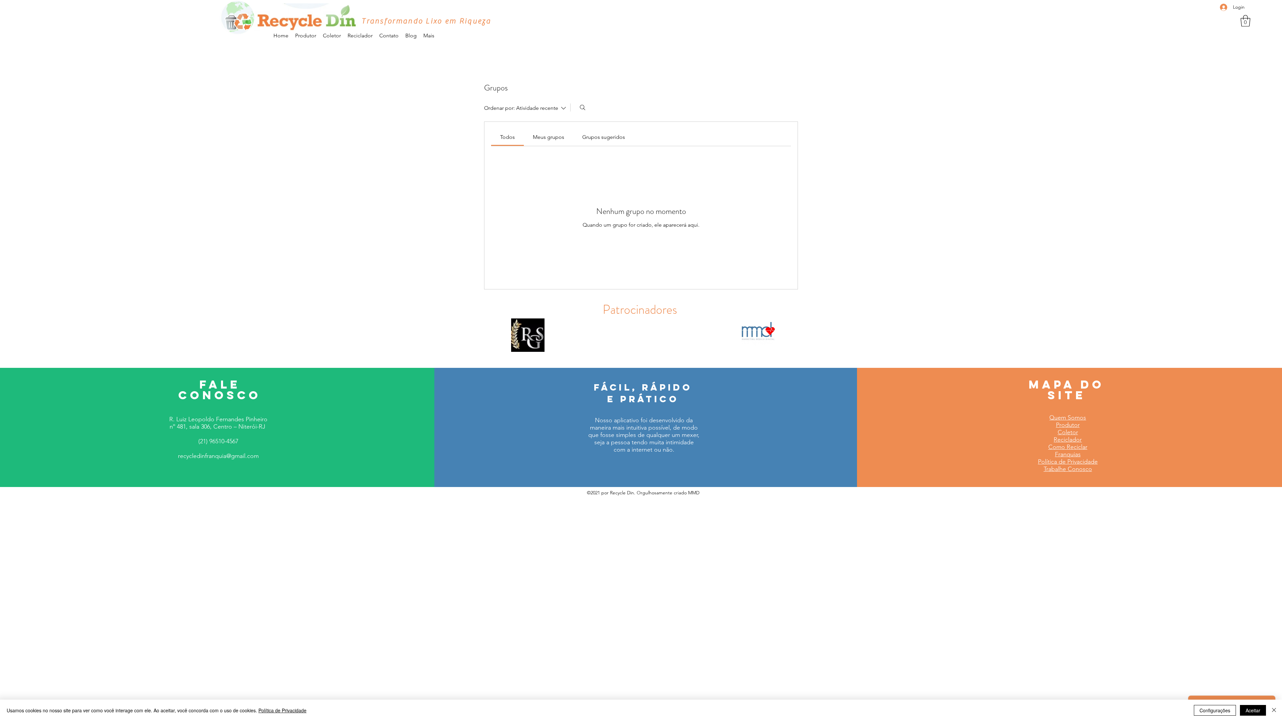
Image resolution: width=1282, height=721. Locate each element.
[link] (507, 137)
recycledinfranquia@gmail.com (218, 456)
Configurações (1215, 710)
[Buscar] (583, 107)
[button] (1245, 21)
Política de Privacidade (282, 710)
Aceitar (1253, 710)
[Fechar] (1274, 710)
